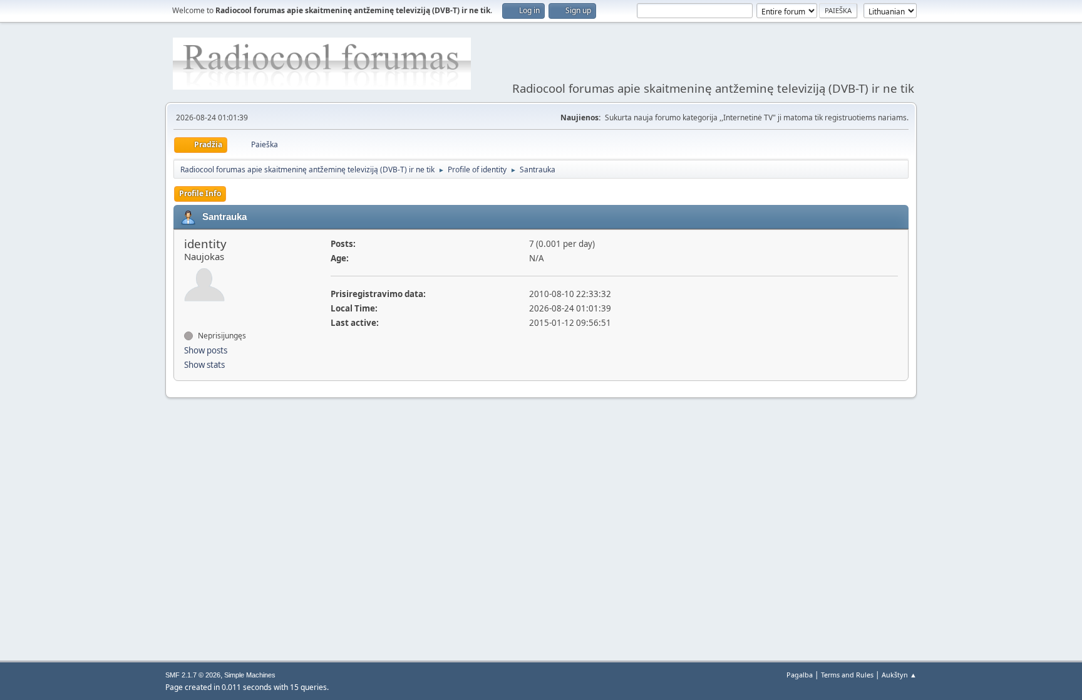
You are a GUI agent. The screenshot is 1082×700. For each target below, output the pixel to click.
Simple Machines (250, 675)
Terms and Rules (847, 674)
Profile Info (200, 193)
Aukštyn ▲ (899, 674)
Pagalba (799, 674)
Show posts (205, 350)
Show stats (204, 364)
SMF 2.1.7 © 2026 (192, 675)
